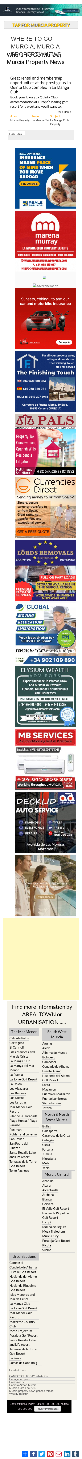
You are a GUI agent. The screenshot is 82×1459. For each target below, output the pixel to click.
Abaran (47, 1185)
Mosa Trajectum (53, 1231)
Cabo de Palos (19, 1038)
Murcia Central (57, 1174)
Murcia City (50, 1236)
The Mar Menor (24, 1031)
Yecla (46, 1168)
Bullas (46, 1126)
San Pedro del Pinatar (18, 1146)
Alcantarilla (50, 1190)
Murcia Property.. (20, 120)
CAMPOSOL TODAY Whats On (28, 1376)
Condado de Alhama (56, 1066)
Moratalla (49, 1158)
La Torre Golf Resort (23, 1079)
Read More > (64, 112)
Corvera (48, 1204)
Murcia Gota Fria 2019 (22, 1388)
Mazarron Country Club (22, 1324)
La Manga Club (41, 120)
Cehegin (48, 1140)
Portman (15, 1129)
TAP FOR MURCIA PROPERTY (41, 24)
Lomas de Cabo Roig (23, 1363)
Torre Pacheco (19, 1170)
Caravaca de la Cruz (56, 1135)
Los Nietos (16, 1098)
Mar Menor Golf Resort (20, 1109)
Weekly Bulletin (18, 1394)
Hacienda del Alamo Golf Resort (56, 1078)
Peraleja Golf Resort (56, 1240)
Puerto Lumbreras (54, 1098)
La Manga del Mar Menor (21, 1068)
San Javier (16, 1139)
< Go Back (15, 133)
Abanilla (48, 1181)
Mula (45, 1163)
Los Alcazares (19, 1088)
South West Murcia (57, 1034)
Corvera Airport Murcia (22, 1385)
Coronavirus (16, 1382)
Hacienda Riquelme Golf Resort (55, 1215)
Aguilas (47, 1043)
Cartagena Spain (19, 1379)
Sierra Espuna (51, 1103)
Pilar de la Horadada (23, 1116)
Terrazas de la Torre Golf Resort (23, 1164)
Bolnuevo (48, 1057)
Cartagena (16, 1043)
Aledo (46, 1048)
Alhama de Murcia (54, 1052)
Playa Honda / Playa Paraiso (23, 1123)
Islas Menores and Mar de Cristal (22, 1054)
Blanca (47, 1199)
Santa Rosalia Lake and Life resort (22, 1155)
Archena (48, 1194)
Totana (47, 1108)
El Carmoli (16, 1047)
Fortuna (47, 1149)
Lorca (46, 1085)
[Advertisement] (41, 959)
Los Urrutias (18, 1102)
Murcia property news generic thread (31, 1391)
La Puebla (16, 1074)
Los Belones (17, 1093)
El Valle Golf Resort (55, 1208)
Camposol (49, 1062)
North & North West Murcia (57, 1117)
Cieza (46, 1145)
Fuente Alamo (51, 1071)
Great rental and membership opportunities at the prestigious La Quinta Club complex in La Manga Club (40, 85)
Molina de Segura (54, 1227)
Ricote (46, 1245)
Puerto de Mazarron (56, 1094)
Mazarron (49, 1089)
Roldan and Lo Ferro (23, 1134)
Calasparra (50, 1131)
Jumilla (47, 1154)
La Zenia (15, 1358)
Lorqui (46, 1222)
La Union (15, 1084)
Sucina (46, 1250)
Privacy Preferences (47, 1408)
